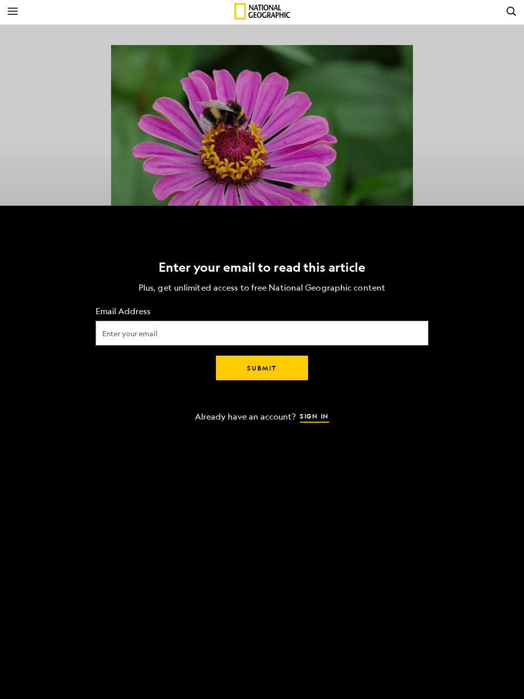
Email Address (123, 311)
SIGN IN (314, 416)
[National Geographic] (262, 11)
